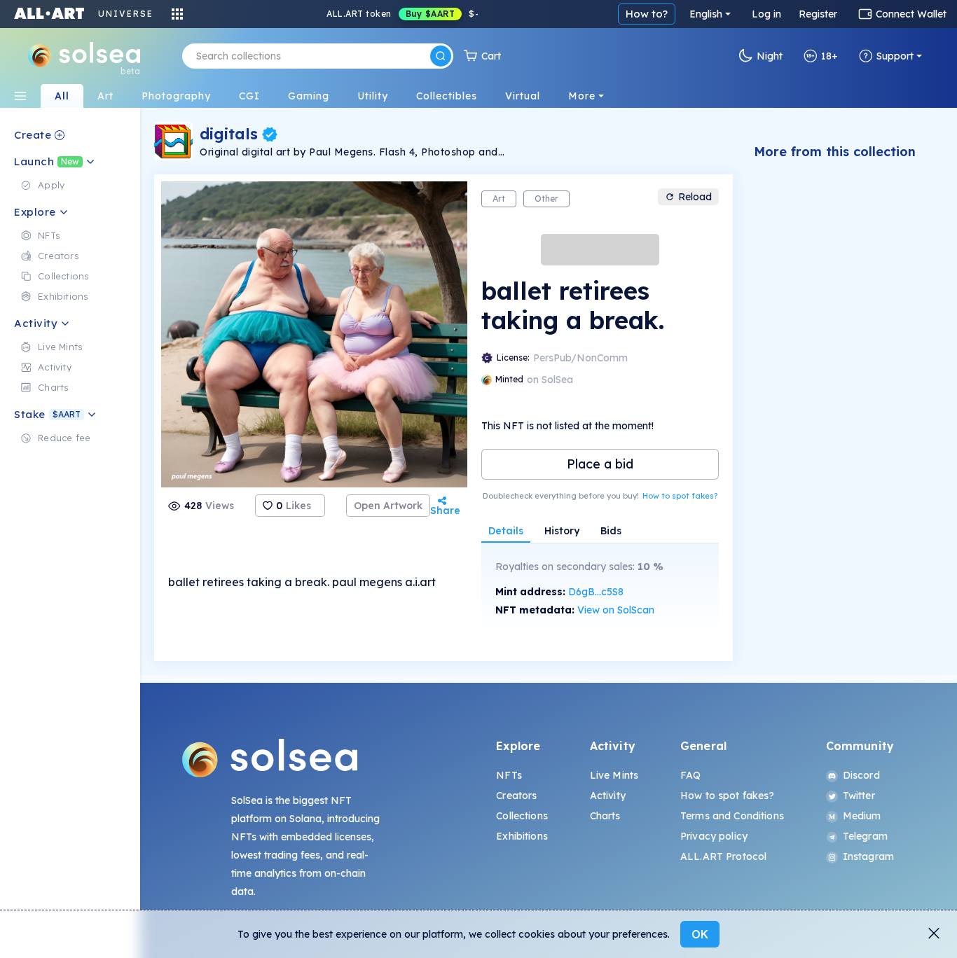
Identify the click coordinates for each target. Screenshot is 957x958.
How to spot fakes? (679, 496)
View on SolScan (615, 610)
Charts (605, 816)
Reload (695, 196)
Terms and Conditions (732, 816)
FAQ (690, 775)
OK (699, 934)
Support (895, 56)
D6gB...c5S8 (596, 591)
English (705, 14)
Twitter (859, 795)
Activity (608, 795)
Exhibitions (522, 836)
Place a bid (600, 464)
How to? (647, 13)
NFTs (509, 775)
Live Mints (614, 775)
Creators (516, 795)
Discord (861, 775)
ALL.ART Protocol (723, 856)
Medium (862, 816)
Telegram (865, 836)
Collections (522, 816)
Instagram (868, 856)
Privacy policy (714, 836)
